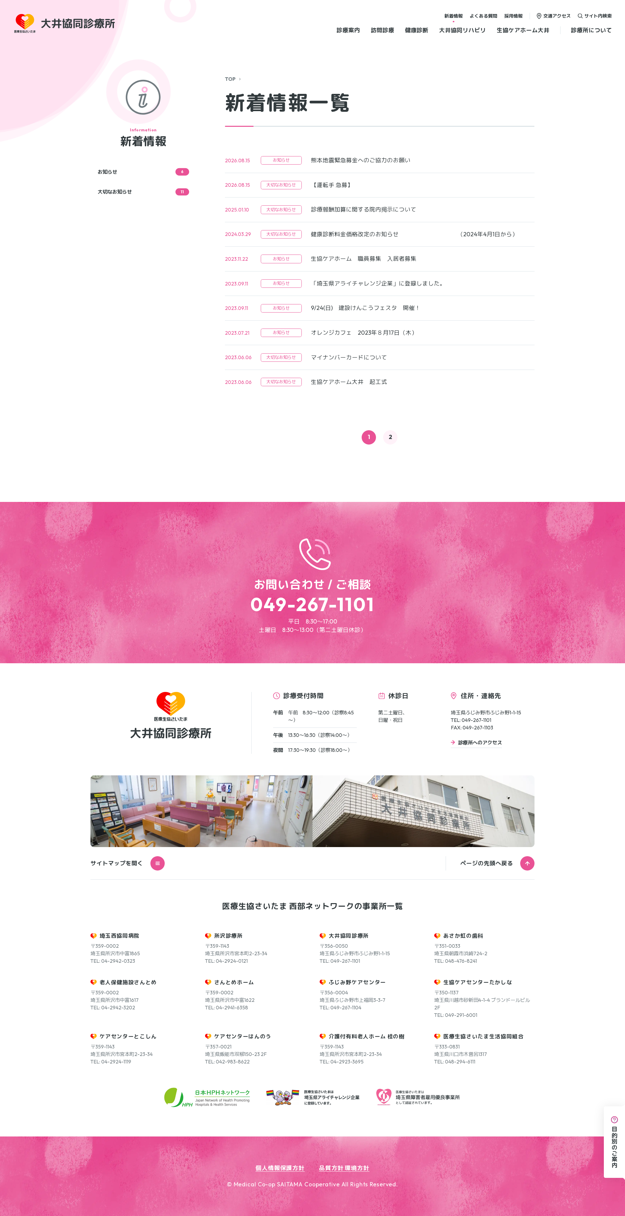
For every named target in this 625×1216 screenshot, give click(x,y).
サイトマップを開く (116, 863)
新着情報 (453, 16)
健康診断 (416, 30)
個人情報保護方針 (280, 1168)
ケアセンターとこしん (128, 1036)
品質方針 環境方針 (344, 1168)
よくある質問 (483, 16)
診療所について (591, 30)
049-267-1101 (312, 604)
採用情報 (513, 16)
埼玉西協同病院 (120, 935)
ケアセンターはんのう (243, 1036)
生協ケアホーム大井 (523, 30)
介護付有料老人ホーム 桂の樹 (367, 1036)
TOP (230, 79)
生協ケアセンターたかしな (477, 982)
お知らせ (141, 172)
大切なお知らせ (141, 192)
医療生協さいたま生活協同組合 (483, 1036)
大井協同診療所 (349, 935)
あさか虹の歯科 (463, 935)
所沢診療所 (228, 935)
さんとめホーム (234, 982)
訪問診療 (382, 30)
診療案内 (348, 30)
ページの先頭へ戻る (486, 863)
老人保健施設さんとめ (128, 982)
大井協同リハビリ (462, 30)
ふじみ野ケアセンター (357, 982)
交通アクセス (557, 16)
